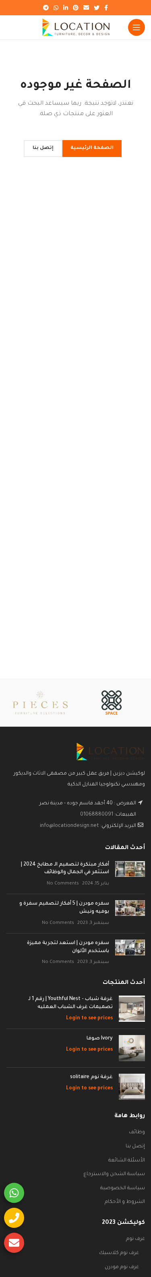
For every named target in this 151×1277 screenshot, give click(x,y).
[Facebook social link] (106, 7)
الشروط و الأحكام (125, 1202)
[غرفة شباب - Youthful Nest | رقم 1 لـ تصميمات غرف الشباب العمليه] (132, 1009)
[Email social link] (86, 7)
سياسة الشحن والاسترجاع (114, 1174)
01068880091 (96, 815)
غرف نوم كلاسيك (119, 1253)
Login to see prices (89, 1018)
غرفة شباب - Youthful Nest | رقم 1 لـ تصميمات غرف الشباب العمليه (70, 1003)
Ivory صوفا (100, 1038)
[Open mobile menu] (136, 27)
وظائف (137, 1132)
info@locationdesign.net (69, 826)
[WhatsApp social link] (56, 7)
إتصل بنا (135, 1146)
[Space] (111, 702)
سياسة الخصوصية (122, 1188)
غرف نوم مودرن (122, 1267)
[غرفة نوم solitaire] (132, 1087)
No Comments (63, 883)
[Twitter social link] (96, 7)
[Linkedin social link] (65, 7)
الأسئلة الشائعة (126, 1160)
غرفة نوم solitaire (91, 1077)
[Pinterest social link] (75, 7)
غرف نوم (135, 1239)
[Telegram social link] (46, 7)
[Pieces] (40, 702)
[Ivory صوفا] (132, 1048)
